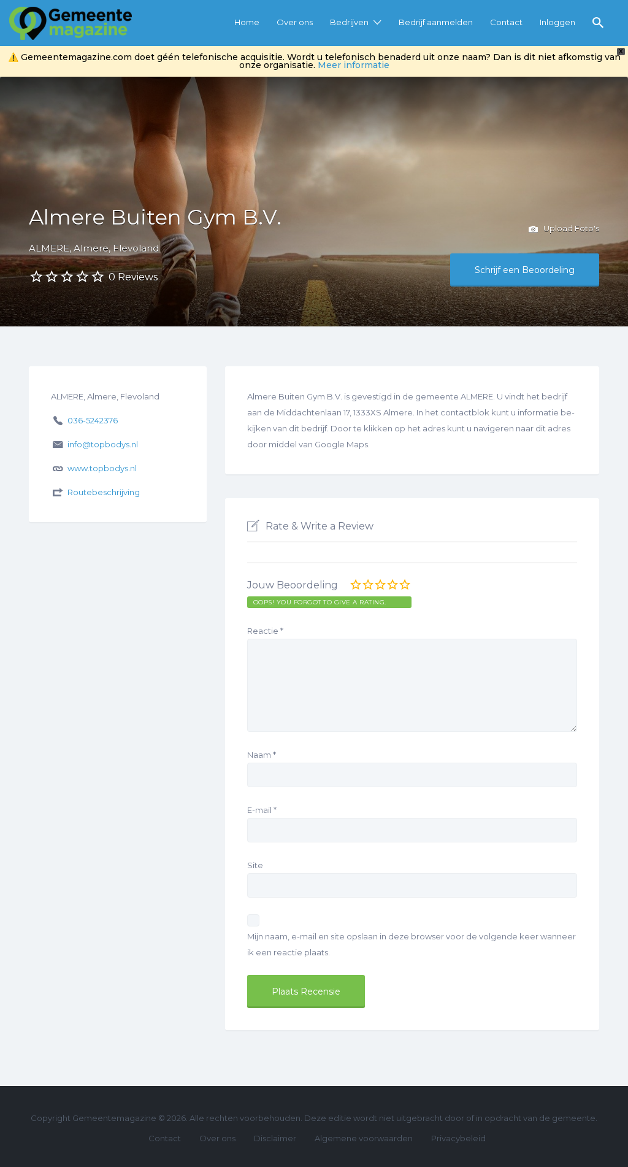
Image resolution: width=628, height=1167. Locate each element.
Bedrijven (349, 22)
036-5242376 (92, 420)
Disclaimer (275, 1138)
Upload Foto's (570, 228)
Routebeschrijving (103, 492)
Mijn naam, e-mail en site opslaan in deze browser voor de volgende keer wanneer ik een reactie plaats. (411, 944)
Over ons (295, 22)
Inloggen (557, 22)
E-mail (262, 810)
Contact (506, 22)
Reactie (265, 631)
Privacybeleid (458, 1138)
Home (246, 22)
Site (255, 865)
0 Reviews (133, 277)
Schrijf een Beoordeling (525, 269)
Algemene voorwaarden (364, 1138)
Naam (261, 755)
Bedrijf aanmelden (436, 22)
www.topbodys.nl (102, 468)
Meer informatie (353, 65)
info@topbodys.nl (102, 444)
